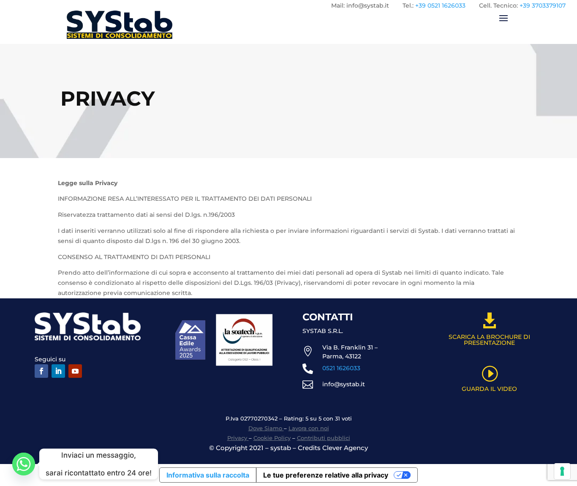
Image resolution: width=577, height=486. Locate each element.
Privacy (238, 437)
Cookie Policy (272, 437)
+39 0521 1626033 (440, 5)
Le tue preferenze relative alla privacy (325, 475)
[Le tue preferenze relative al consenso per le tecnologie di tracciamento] (562, 471)
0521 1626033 (341, 368)
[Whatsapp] (23, 464)
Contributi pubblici (323, 437)
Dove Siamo (266, 428)
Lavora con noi (308, 428)
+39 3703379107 (543, 5)
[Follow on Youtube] (75, 371)
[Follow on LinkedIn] (58, 371)
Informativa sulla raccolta (207, 475)
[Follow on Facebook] (41, 371)
